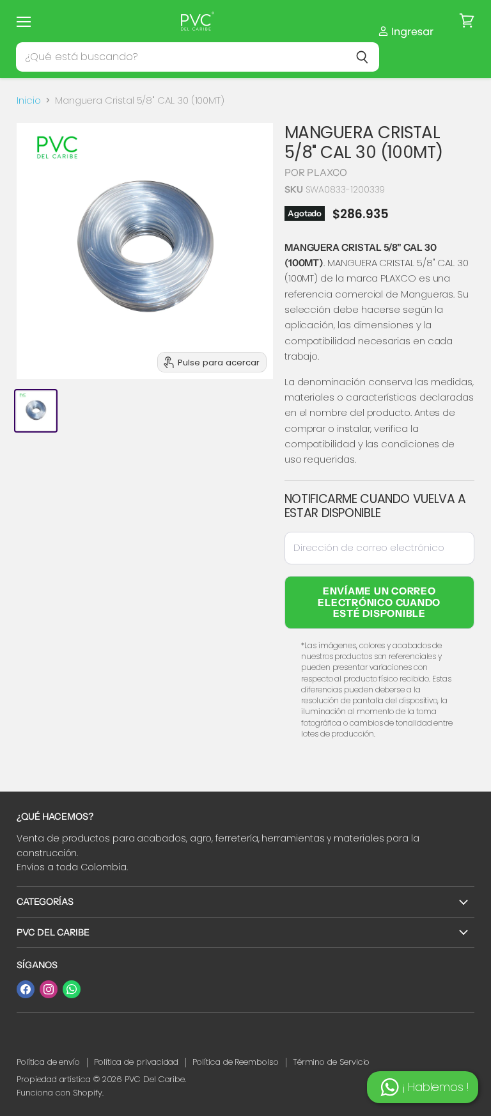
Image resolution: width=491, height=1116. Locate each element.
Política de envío (48, 1062)
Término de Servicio (331, 1062)
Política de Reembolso (235, 1062)
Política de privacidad (136, 1062)
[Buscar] (362, 57)
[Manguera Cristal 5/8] (35, 410)
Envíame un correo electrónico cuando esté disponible (379, 602)
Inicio (29, 100)
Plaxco (327, 172)
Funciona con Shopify (59, 1093)
